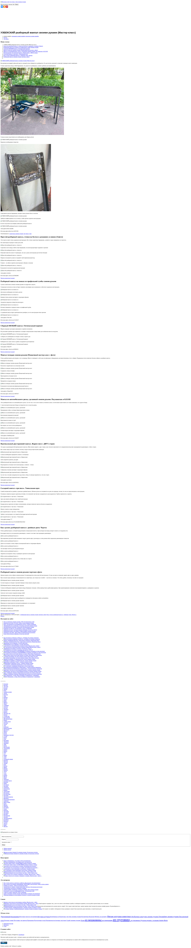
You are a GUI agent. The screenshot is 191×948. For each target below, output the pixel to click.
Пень (5, 752)
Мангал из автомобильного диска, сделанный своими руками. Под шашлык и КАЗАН (26, 51)
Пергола (6, 762)
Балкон (5, 775)
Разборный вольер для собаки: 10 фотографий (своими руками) (20, 631)
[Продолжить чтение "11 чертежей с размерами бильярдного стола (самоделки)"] (19, 666)
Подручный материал (9, 799)
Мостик (6, 826)
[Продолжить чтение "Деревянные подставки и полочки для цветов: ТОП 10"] (18, 649)
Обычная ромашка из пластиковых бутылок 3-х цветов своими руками (22, 895)
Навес (5, 825)
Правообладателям (8, 923)
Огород (5, 710)
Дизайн (5, 763)
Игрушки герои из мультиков (28, 916)
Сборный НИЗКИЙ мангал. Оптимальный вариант (17, 48)
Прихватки (30, 920)
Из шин (5, 688)
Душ (5, 725)
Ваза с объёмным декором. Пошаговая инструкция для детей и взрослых (22, 672)
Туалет (5, 724)
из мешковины (93, 920)
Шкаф (5, 767)
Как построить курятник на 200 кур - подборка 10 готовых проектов (21, 637)
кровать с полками (153, 920)
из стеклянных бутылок (139, 920)
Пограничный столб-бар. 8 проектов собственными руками (19, 627)
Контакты (6, 925)
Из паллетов (7, 717)
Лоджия (6, 817)
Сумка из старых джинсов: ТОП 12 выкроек (15, 892)
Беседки (6, 685)
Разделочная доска (40, 920)
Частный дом (7, 713)
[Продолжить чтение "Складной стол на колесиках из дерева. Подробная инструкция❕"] (21, 867)
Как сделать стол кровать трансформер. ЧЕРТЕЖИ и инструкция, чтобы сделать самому (26, 884)
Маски (5, 776)
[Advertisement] (95, 19)
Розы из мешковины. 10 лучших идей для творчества (17, 860)
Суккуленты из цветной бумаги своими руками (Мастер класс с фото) (21, 645)
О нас (5, 926)
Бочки (5, 737)
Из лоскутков (7, 794)
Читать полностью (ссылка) (8, 278)
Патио (5, 732)
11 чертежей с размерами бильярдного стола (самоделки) (18, 664)
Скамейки (6, 705)
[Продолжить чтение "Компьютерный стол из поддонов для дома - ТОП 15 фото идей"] (20, 873)
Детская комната (8, 818)
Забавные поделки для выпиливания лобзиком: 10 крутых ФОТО (20, 629)
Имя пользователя (6, 836)
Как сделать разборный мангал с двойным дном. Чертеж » (62, 614)
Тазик (5, 756)
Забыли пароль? (8, 848)
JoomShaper (21, 934)
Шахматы (6, 798)
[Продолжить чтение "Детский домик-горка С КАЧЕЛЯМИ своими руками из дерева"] (20, 864)
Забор (5, 700)
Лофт (5, 744)
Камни (5, 755)
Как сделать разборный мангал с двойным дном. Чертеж (18, 55)
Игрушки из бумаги (43, 916)
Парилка (6, 806)
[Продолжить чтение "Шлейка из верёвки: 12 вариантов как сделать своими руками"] (20, 660)
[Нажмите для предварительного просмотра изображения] (18, 60)
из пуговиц (122, 920)
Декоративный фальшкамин (10, 917)
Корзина (6, 760)
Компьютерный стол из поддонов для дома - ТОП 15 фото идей (20, 871)
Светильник (7, 748)
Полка (5, 745)
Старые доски (7, 721)
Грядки (5, 689)
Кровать (6, 770)
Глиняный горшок (8, 759)
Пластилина (7, 788)
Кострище (6, 740)
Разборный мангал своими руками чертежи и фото (16, 56)
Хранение (6, 779)
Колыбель (6, 819)
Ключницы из (54, 916)
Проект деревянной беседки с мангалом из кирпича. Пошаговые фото (21, 640)
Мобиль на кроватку (101, 916)
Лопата (5, 823)
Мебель (5, 702)
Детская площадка (8, 796)
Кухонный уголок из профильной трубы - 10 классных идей (19, 891)
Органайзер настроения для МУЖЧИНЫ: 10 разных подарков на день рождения (24, 651)
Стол (5, 772)
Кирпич (6, 697)
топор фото (163, 920)
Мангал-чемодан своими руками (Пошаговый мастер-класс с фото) (21, 50)
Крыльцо (6, 821)
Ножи (5, 778)
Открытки (6, 787)
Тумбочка (6, 801)
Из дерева (6, 807)
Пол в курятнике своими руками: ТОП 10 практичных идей (19, 621)
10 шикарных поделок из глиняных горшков (15, 888)
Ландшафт (6, 811)
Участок (6, 706)
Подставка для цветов (20, 920)
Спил (5, 757)
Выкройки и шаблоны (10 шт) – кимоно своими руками (18, 662)
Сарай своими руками (73, 920)
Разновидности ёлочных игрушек (56, 920)
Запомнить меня (6, 842)
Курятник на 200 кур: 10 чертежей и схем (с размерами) (18, 628)
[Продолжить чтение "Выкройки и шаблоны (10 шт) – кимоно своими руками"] (18, 663)
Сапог (5, 774)
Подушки (6, 795)
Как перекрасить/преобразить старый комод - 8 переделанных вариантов (22, 667)
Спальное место (8, 780)
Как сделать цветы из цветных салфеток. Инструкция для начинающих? (22, 883)
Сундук (5, 822)
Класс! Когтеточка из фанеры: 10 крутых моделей (16, 633)
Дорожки (6, 709)
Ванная (5, 768)
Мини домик (7, 802)
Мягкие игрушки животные (119, 916)
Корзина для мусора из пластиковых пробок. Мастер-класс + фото (20, 902)
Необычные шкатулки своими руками (145, 917)
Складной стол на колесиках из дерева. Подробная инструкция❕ (20, 866)
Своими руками (8, 692)
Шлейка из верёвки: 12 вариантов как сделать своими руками (19, 659)
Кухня (5, 733)
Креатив (6, 810)
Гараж (5, 809)
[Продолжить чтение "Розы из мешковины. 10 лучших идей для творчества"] (18, 862)
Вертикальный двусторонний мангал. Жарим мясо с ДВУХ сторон (21, 52)
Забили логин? (7, 849)
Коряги (5, 749)
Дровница (6, 741)
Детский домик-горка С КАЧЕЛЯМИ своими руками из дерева (20, 863)
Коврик (5, 790)
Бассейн (6, 814)
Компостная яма (8, 728)
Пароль (4, 839)
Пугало (5, 698)
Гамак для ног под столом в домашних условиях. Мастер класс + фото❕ (22, 874)
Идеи (5, 690)
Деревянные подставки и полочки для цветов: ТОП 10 (17, 648)
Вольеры (6, 782)
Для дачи (6, 686)
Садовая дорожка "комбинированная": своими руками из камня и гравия (22, 907)
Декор (5, 704)
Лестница (6, 813)
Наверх (2, 616)
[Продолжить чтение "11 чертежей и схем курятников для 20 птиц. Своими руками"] (20, 870)
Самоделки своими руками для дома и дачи (20, 233)
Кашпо (5, 720)
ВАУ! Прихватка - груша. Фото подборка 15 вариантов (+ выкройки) (21, 675)
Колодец (6, 694)
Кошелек (92, 916)
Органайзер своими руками (169, 917)
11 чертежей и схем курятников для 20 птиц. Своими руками (19, 869)
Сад (5, 753)
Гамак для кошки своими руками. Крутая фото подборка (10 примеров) (22, 893)
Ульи (5, 696)
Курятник (6, 727)
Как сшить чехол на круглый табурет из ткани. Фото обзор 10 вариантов (22, 654)
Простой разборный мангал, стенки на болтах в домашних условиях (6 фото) (23, 46)
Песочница (6, 729)
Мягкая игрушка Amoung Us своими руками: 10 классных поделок (21, 852)
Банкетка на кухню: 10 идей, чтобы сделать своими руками (19, 623)
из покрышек (107, 920)
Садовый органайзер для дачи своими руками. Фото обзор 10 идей (21, 656)
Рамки (5, 783)
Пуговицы (6, 784)
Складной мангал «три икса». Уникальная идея (16, 54)
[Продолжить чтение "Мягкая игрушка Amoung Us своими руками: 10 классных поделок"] (21, 853)
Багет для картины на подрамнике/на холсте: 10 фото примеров (20, 624)
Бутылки (6, 684)
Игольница (6, 792)
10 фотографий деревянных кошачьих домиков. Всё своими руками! (21, 889)
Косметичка (85, 916)
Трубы (5, 693)
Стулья (5, 736)
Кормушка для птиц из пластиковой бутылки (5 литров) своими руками (22, 670)
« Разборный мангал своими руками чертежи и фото (33, 614)
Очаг (5, 739)
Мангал (5, 731)
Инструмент (7, 747)
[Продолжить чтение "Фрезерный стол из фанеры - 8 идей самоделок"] (16, 644)
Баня (5, 764)
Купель (5, 766)
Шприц (5, 805)
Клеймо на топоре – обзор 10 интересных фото (16, 885)
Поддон (6, 708)
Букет (5, 803)
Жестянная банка (8, 718)
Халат (83, 920)
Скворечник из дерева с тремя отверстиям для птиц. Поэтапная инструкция (23, 887)
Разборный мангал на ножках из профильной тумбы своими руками (21, 47)
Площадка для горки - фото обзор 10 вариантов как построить (19, 632)
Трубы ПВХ (7, 791)
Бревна (5, 751)
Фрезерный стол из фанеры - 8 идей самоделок (15, 643)
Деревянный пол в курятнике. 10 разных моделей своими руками (20, 625)
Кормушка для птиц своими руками (70, 916)
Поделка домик (9, 920)
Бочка (5, 701)
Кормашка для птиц (9, 735)
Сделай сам (6, 716)
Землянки (6, 743)
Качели (5, 714)
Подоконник (7, 815)
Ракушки (6, 786)
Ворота (5, 712)
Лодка (5, 771)
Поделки (6, 723)
